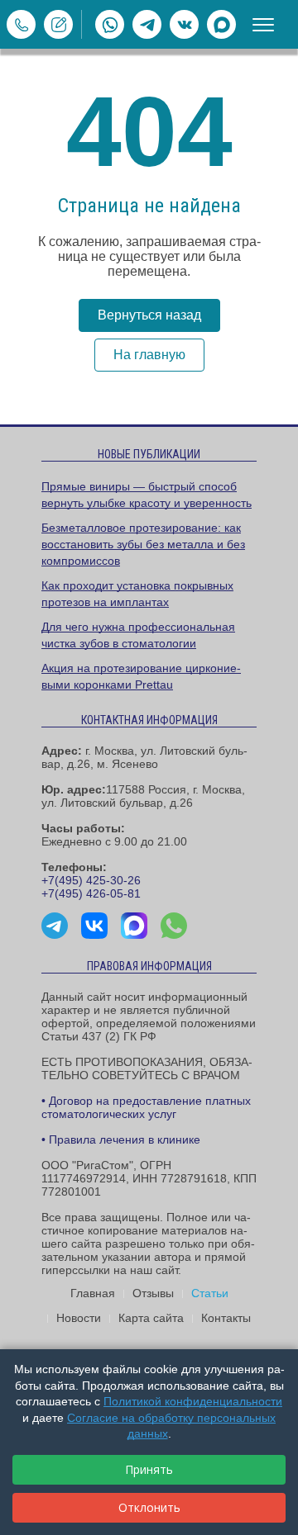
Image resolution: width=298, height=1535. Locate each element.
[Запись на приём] (58, 24)
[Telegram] (146, 24)
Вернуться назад (149, 315)
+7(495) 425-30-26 (91, 880)
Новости (78, 1317)
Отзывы (153, 1293)
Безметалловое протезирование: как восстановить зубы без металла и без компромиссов (143, 544)
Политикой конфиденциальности (192, 1401)
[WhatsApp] (109, 24)
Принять (149, 1469)
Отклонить (149, 1507)
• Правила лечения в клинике (120, 1139)
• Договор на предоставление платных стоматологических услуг (146, 1107)
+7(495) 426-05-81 (91, 893)
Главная (92, 1293)
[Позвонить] (21, 24)
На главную (149, 355)
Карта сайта (151, 1317)
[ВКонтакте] (184, 24)
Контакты (226, 1317)
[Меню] (263, 25)
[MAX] (221, 24)
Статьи (209, 1293)
